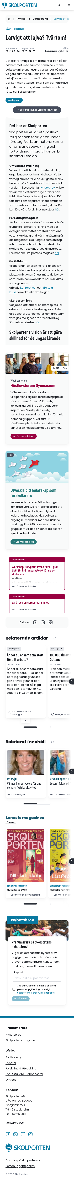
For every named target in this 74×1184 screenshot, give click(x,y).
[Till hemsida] (27, 1148)
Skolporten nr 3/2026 (17, 890)
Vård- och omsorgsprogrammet (30, 603)
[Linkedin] (43, 622)
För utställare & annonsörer (24, 1074)
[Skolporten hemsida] (19, 5)
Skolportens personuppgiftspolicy (36, 992)
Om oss (11, 1080)
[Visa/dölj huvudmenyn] (69, 5)
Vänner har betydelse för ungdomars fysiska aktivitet (25, 786)
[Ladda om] (55, 638)
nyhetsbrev (47, 188)
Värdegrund (40, 19)
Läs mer (11, 822)
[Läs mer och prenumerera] (25, 855)
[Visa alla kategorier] (41, 648)
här (57, 210)
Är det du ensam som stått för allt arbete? (25, 657)
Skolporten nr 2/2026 (60, 890)
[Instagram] (30, 1134)
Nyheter (22, 19)
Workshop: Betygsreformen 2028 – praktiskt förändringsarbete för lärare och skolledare (35, 570)
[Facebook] (35, 622)
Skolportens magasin (20, 1040)
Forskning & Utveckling (21, 1068)
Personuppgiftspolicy (20, 1166)
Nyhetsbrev (13, 1035)
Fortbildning (14, 1057)
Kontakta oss (15, 1123)
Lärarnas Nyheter (56, 51)
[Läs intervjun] (25, 762)
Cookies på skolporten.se (23, 1160)
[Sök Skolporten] (59, 5)
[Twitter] (15, 1134)
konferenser (28, 288)
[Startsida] (9, 19)
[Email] (51, 622)
